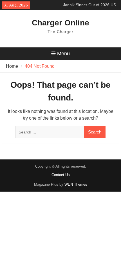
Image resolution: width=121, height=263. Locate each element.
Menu (63, 53)
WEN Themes (75, 184)
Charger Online (60, 22)
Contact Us (60, 175)
